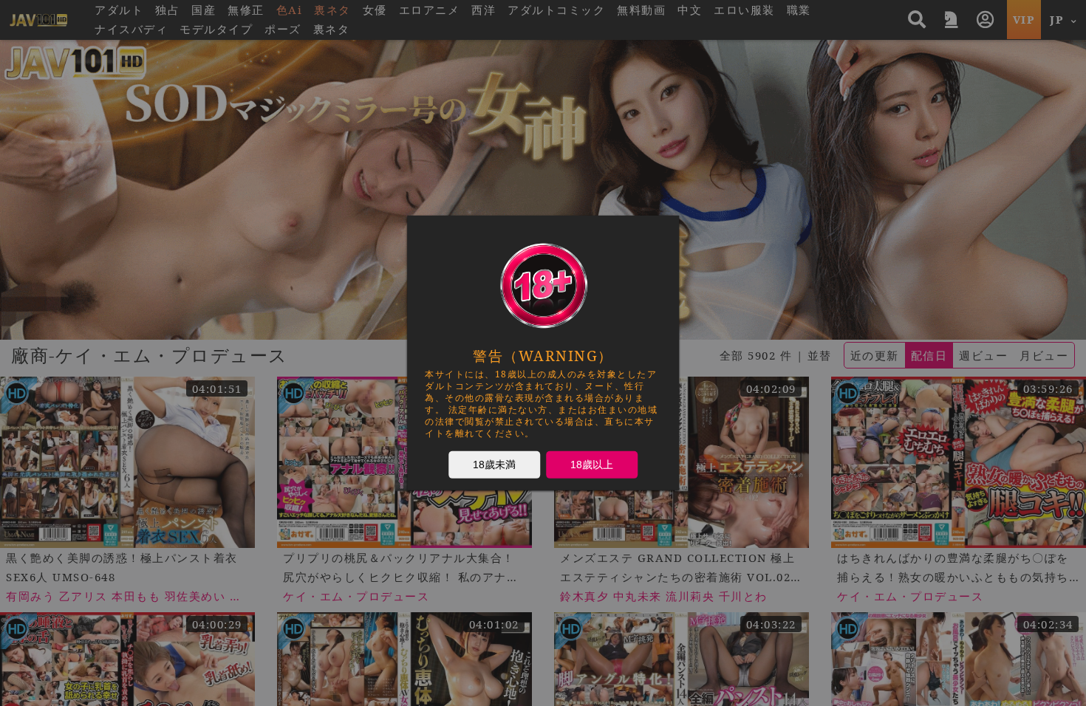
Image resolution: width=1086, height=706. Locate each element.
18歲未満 (494, 464)
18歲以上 (591, 464)
